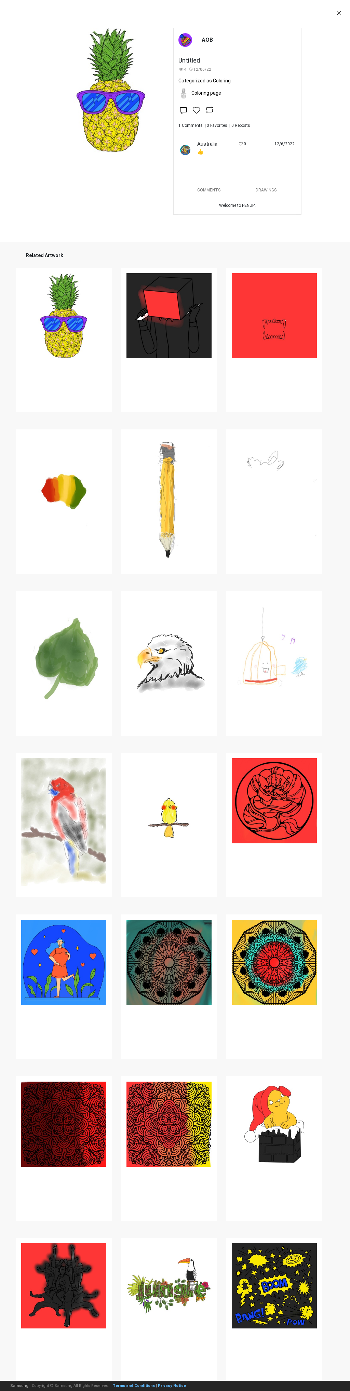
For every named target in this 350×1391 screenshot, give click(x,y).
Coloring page (206, 93)
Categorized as (204, 80)
